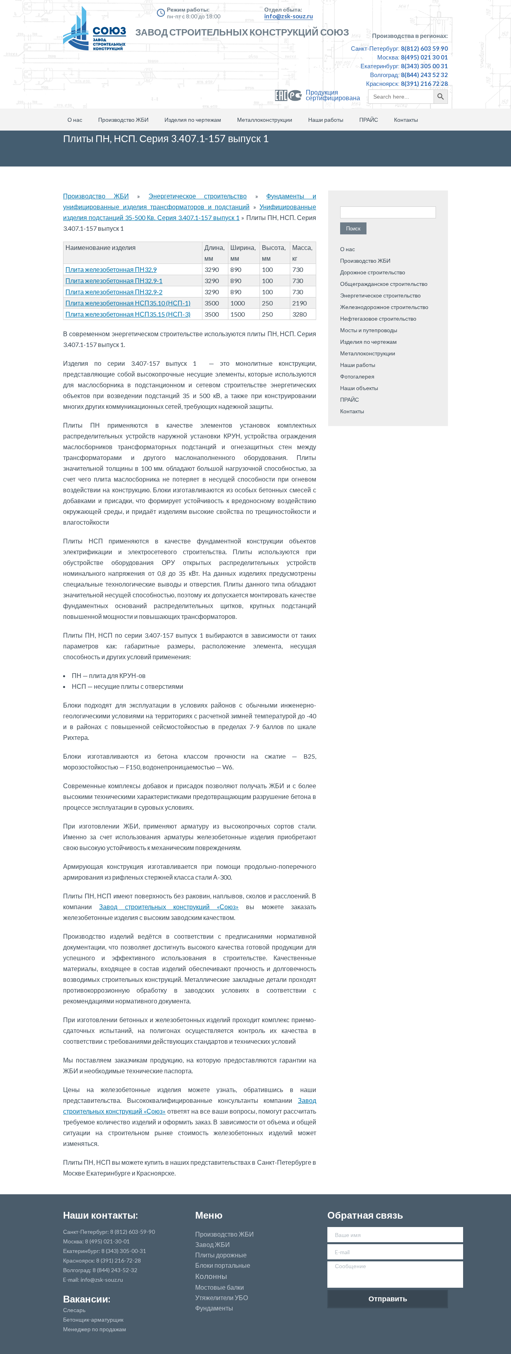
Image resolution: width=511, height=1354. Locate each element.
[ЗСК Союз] (97, 32)
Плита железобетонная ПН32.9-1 (113, 280)
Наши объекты (359, 388)
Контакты (406, 119)
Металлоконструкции (264, 119)
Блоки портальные (222, 1265)
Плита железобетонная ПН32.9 (110, 269)
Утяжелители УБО (221, 1298)
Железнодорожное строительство (384, 306)
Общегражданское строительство (384, 283)
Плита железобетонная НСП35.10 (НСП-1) (127, 303)
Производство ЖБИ (123, 119)
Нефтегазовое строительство (378, 318)
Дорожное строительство (372, 272)
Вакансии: (86, 1298)
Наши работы (325, 119)
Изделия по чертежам (192, 119)
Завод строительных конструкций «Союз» (169, 906)
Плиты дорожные (221, 1255)
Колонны (211, 1276)
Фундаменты (214, 1308)
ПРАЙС (368, 119)
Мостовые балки (219, 1287)
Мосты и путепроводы (368, 330)
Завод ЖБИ (212, 1244)
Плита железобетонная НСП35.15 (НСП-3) (127, 314)
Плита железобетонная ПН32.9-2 (113, 291)
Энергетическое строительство (198, 196)
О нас (74, 119)
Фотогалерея (357, 376)
